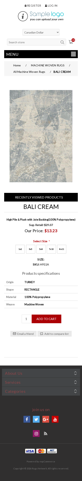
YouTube (55, 419)
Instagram (36, 433)
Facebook (26, 419)
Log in (52, 5)
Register (33, 5)
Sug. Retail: (36, 225)
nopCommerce (47, 461)
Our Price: (34, 230)
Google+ (45, 419)
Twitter (36, 419)
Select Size (40, 241)
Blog (45, 433)
